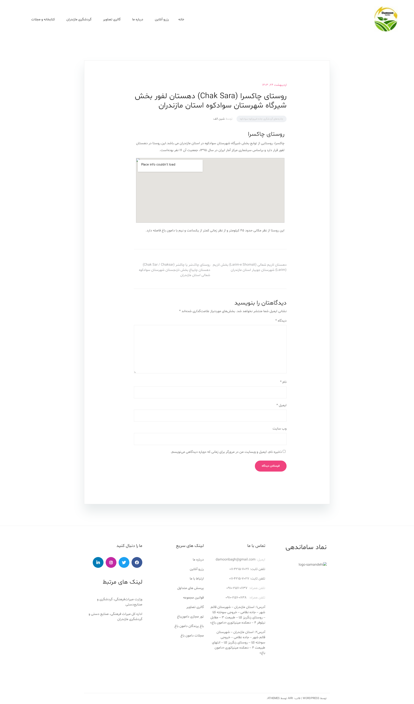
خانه (181, 19)
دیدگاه (281, 320)
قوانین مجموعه (193, 597)
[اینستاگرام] (111, 562)
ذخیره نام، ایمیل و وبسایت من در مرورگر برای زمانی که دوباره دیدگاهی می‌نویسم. (226, 452)
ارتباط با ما (197, 578)
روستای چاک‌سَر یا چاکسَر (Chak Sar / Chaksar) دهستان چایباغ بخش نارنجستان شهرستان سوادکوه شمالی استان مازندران (174, 270)
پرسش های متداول (190, 588)
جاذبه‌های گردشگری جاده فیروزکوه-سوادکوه (261, 119)
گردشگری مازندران (78, 19)
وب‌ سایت (280, 428)
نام (283, 382)
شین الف (219, 119)
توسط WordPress (315, 698)
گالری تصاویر (112, 19)
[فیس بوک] (137, 562)
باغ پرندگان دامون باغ (189, 626)
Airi (290, 698)
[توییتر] (124, 562)
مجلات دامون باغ (192, 635)
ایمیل (281, 405)
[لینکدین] (98, 562)
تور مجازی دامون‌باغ (190, 616)
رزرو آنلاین (162, 19)
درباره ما (198, 559)
